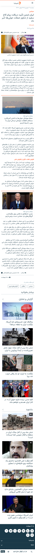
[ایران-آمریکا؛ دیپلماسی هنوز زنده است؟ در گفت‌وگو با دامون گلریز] (17, 504)
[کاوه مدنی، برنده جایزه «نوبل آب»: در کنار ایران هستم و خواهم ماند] (17, 388)
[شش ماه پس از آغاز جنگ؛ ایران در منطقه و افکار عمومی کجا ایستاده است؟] (17, 421)
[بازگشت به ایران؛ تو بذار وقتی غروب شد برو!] (17, 362)
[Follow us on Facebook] (23, 531)
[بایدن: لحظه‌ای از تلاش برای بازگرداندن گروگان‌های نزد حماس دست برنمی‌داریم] (17, 200)
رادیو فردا (31, 25)
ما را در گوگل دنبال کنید (20, 551)
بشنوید (29, 409)
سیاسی (31, 11)
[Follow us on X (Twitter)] (15, 531)
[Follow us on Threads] (28, 535)
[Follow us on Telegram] (19, 531)
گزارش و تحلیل (26, 299)
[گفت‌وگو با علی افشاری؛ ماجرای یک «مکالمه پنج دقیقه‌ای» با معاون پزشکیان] (17, 449)
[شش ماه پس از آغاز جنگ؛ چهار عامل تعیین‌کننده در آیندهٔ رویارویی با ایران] (17, 336)
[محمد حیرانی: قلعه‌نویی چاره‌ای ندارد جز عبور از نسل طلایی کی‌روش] (17, 478)
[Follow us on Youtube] (10, 531)
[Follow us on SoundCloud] (6, 531)
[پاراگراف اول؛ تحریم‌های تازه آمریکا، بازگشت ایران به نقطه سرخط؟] (17, 311)
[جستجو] (31, 551)
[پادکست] (8, 551)
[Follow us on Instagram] (32, 535)
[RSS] (28, 531)
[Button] (23, 32)
